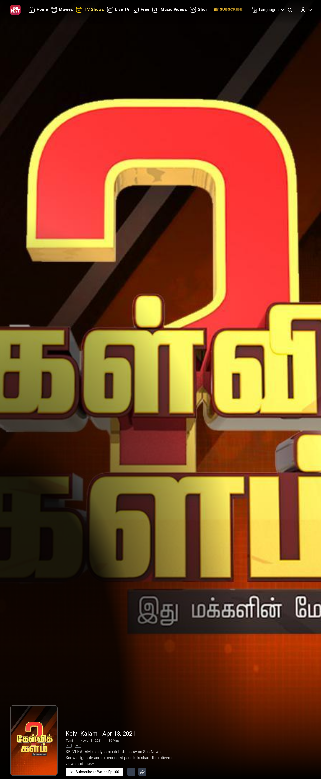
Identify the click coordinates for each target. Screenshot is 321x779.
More (90, 764)
